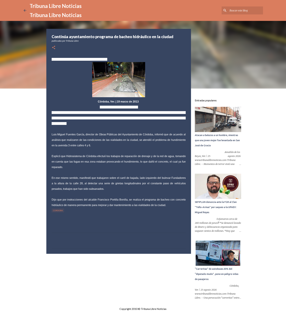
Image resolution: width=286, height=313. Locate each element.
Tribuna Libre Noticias (56, 6)
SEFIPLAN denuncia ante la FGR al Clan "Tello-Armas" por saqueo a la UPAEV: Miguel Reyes (216, 207)
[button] (54, 47)
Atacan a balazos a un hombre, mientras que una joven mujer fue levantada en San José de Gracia (217, 140)
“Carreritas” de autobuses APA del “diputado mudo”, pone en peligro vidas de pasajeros (216, 274)
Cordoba (58, 210)
